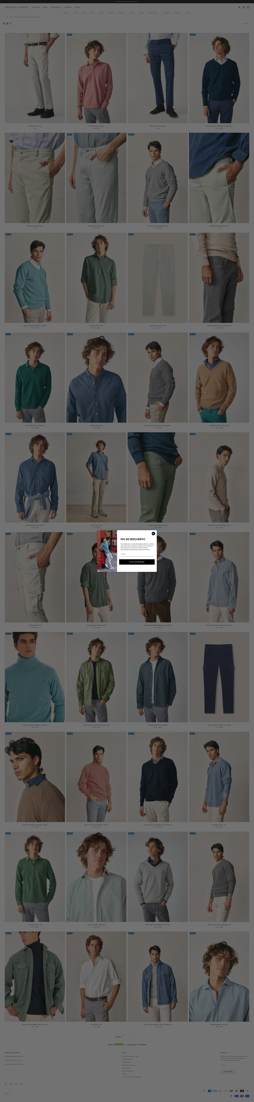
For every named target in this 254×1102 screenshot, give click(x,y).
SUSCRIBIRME (137, 562)
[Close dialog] (153, 533)
